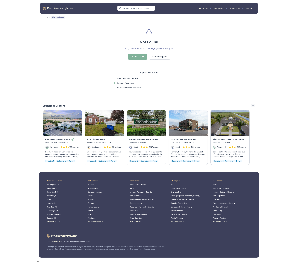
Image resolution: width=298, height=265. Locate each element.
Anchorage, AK (52, 211)
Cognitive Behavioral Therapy (182, 199)
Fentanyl (91, 203)
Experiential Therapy (179, 214)
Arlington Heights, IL (54, 214)
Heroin (90, 211)
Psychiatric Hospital (220, 207)
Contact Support (159, 57)
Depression (134, 211)
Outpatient (217, 199)
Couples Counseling (179, 203)
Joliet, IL (50, 199)
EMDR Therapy (177, 211)
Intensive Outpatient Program (224, 192)
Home (46, 17)
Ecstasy (91, 199)
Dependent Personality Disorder (142, 207)
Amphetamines (93, 188)
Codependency (136, 203)
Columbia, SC (52, 207)
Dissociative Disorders (138, 214)
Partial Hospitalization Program (224, 203)
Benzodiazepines (95, 192)
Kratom (90, 214)
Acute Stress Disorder (138, 185)
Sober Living (217, 211)
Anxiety (132, 188)
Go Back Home (137, 57)
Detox (215, 185)
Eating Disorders (136, 218)
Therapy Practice (219, 218)
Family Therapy (177, 218)
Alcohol (91, 185)
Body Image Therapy (179, 188)
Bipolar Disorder (136, 196)
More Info (244, 113)
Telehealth (217, 214)
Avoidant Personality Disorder (141, 192)
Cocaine (91, 196)
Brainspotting (176, 192)
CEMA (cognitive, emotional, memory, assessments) (185, 196)
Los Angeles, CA (53, 185)
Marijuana (91, 218)
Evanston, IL (51, 203)
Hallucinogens (93, 207)
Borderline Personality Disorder (142, 199)
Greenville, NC (52, 192)
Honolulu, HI (51, 218)
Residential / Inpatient (221, 188)
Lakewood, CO (52, 188)
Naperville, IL (51, 196)
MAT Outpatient (219, 196)
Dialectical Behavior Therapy (182, 207)
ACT (172, 185)
